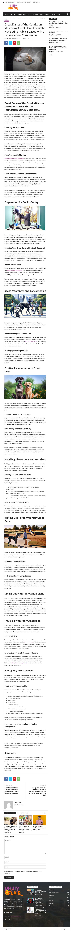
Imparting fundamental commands (14, 158)
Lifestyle (35, 14)
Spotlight (53, 14)
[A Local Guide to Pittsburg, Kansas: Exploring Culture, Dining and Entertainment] (30, 900)
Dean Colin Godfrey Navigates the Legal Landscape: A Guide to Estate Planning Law (11, 790)
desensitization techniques (14, 270)
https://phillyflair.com (19, 804)
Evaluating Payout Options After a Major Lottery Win (39, 828)
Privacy (63, 929)
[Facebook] (6, 43)
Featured (21, 824)
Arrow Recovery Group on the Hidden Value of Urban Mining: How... (40, 892)
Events (29, 14)
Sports (47, 14)
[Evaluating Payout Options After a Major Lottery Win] (39, 820)
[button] (67, 14)
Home (5, 18)
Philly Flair (8, 38)
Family (10, 18)
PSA (59, 14)
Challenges (13, 14)
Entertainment (22, 14)
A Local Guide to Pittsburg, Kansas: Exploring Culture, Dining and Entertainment (39, 901)
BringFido (15, 663)
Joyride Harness (28, 642)
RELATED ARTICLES (10, 813)
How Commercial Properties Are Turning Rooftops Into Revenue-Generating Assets (40, 910)
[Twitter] (10, 43)
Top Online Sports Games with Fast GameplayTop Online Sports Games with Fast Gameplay (25, 829)
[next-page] (45, 813)
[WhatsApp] (18, 43)
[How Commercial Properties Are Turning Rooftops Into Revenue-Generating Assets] (30, 910)
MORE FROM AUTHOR (22, 813)
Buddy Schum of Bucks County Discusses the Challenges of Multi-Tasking (58, 23)
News (6, 14)
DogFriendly (23, 663)
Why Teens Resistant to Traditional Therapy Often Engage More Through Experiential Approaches (10, 829)
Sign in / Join (36, 2)
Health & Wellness (54, 892)
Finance (35, 824)
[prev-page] (43, 813)
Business (51, 890)
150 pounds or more (31, 341)
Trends (41, 14)
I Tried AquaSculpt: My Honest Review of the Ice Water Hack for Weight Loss (58, 47)
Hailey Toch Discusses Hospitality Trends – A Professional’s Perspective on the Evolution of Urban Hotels (37, 791)
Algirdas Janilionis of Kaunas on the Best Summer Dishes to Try (58, 39)
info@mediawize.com (16, 916)
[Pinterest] (14, 43)
